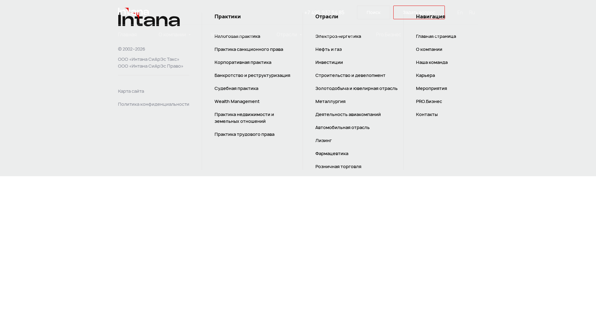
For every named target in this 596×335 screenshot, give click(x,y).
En (460, 12)
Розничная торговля (338, 166)
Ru (472, 12)
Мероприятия (338, 34)
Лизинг (323, 140)
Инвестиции (329, 62)
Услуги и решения (231, 34)
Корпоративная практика (242, 62)
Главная (127, 34)
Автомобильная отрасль (342, 127)
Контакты (434, 34)
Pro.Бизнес (388, 34)
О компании (173, 34)
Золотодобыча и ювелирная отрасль (356, 88)
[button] (419, 13)
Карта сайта (131, 91)
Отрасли (287, 34)
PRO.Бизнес (429, 101)
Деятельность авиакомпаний (348, 114)
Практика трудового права (244, 134)
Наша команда (432, 62)
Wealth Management (237, 101)
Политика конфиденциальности (153, 104)
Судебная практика (236, 88)
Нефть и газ (328, 49)
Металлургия (330, 101)
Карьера (425, 75)
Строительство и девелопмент (350, 75)
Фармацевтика (331, 153)
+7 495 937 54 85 (324, 12)
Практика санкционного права (248, 49)
